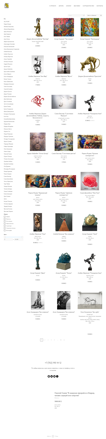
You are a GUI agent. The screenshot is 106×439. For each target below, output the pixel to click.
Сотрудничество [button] (88, 6)
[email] (51, 376)
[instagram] (54, 376)
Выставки (77, 6)
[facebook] (57, 376)
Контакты (100, 6)
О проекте (52, 6)
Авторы (61, 6)
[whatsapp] (49, 376)
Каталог (68, 6)
